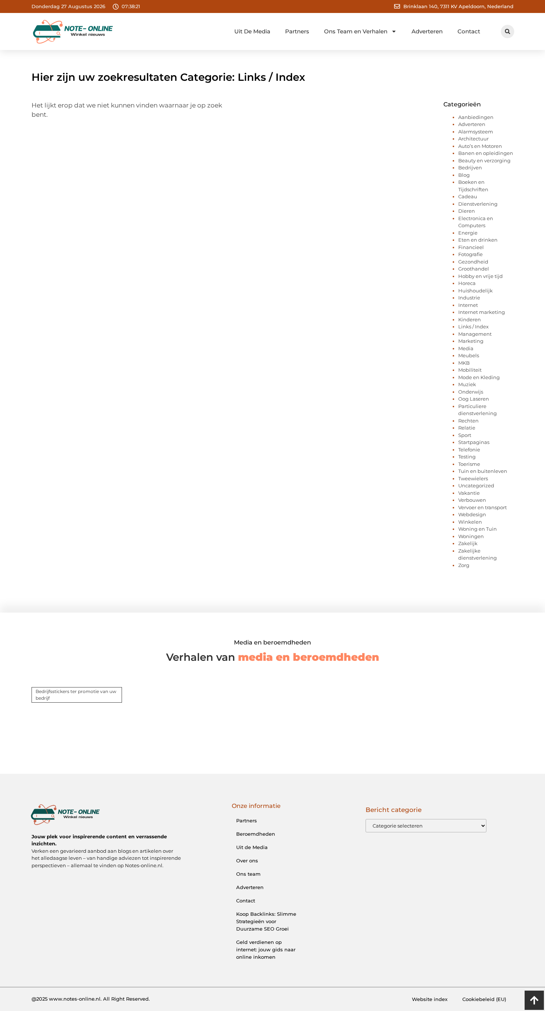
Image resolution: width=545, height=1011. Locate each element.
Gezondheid (473, 262)
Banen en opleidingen (485, 153)
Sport (464, 435)
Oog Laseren (473, 399)
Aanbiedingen (475, 117)
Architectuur (473, 139)
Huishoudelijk (475, 291)
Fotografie (470, 254)
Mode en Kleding (479, 377)
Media (465, 348)
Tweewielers (473, 478)
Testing (467, 457)
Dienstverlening (478, 204)
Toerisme (469, 464)
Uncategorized (476, 485)
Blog (464, 175)
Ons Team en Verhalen (355, 31)
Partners (297, 31)
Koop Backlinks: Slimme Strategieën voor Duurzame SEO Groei (266, 921)
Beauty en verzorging (484, 160)
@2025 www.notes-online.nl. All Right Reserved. (91, 999)
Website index (429, 999)
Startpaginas (473, 442)
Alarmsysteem (475, 132)
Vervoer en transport (482, 507)
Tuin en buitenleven (482, 471)
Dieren (466, 211)
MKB (464, 363)
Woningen (471, 536)
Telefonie (469, 450)
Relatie (466, 428)
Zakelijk (468, 543)
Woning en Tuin (477, 529)
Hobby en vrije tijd (480, 276)
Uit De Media (252, 31)
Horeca (467, 283)
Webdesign (472, 514)
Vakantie (469, 493)
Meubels (468, 355)
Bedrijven (470, 167)
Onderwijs (470, 392)
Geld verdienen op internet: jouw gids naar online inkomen (265, 949)
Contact (469, 31)
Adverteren (427, 31)
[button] (507, 31)
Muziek (467, 384)
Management (475, 334)
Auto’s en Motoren (480, 146)
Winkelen (470, 522)
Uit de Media (252, 847)
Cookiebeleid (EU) (484, 999)
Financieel (471, 247)
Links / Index (473, 326)
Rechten (468, 421)
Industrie (469, 298)
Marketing (470, 341)
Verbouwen (472, 500)
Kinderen (469, 319)
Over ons (247, 861)
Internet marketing (481, 312)
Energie (468, 233)
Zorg (463, 565)
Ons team (248, 874)
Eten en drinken (478, 240)
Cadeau (467, 196)
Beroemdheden (255, 834)
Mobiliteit (470, 370)
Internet (468, 305)
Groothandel (473, 269)
